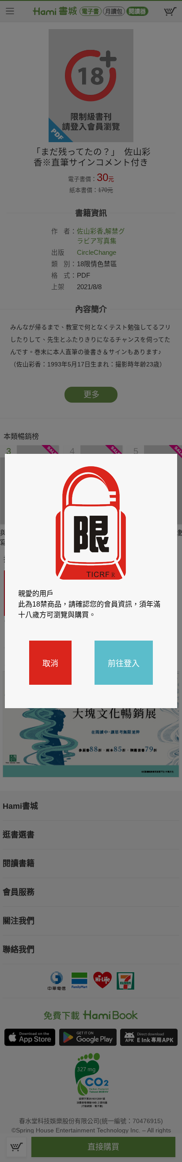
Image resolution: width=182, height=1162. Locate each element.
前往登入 (124, 662)
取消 (50, 662)
